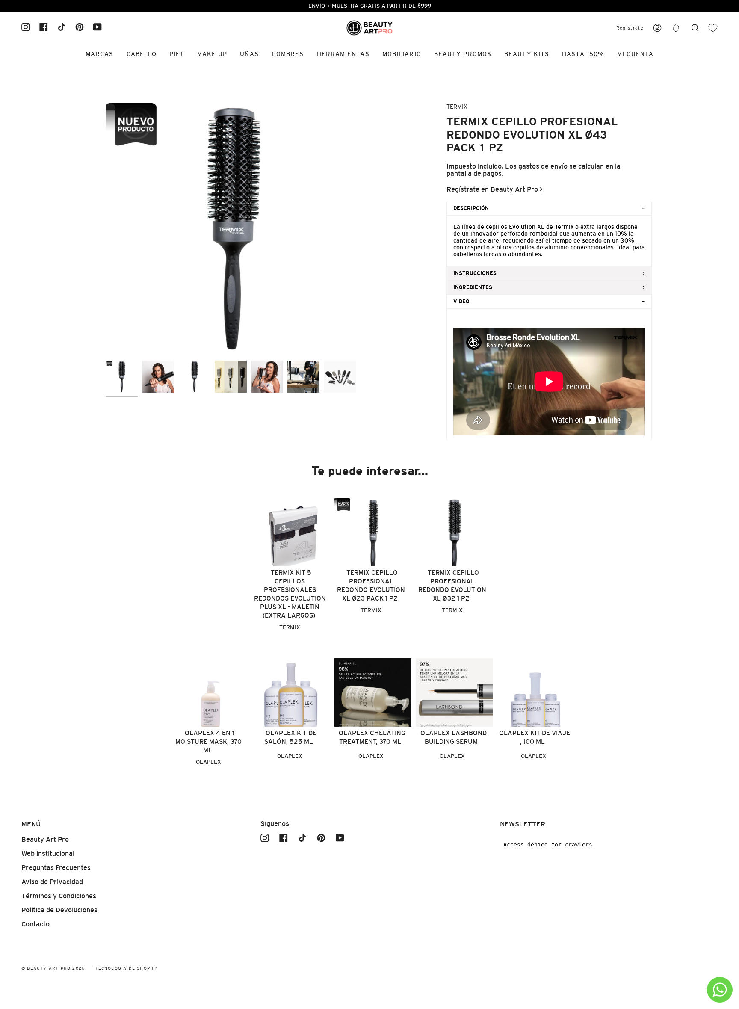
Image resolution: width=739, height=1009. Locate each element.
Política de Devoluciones (59, 910)
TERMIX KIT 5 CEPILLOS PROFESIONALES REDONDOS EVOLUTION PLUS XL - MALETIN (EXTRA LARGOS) (290, 594)
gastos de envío (543, 166)
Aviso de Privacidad (52, 881)
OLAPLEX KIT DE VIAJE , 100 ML (534, 737)
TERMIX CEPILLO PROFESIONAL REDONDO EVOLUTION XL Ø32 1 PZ (452, 585)
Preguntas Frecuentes (56, 867)
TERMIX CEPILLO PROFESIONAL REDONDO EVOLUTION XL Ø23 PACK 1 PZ (371, 585)
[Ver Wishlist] (713, 28)
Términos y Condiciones (58, 896)
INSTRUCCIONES (475, 273)
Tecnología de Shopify (126, 968)
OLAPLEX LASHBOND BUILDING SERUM (453, 737)
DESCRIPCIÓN (471, 208)
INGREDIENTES (472, 287)
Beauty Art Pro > (517, 189)
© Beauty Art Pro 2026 (53, 968)
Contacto (35, 924)
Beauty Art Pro (45, 839)
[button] (676, 28)
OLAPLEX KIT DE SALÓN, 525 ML (290, 737)
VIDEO (461, 302)
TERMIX (456, 106)
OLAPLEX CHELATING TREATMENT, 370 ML (372, 737)
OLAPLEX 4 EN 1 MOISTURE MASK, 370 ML (208, 741)
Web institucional (47, 853)
